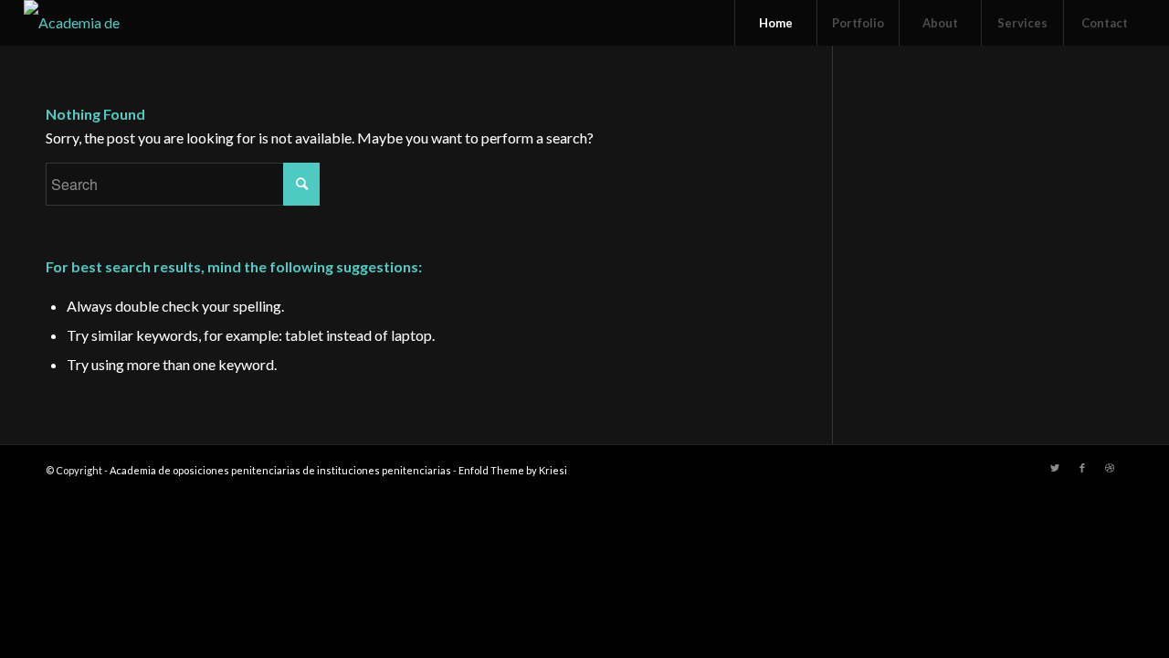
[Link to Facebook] (1082, 468)
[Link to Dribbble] (1109, 468)
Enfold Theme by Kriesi (512, 470)
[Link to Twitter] (1055, 468)
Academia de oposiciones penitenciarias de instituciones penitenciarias (280, 470)
